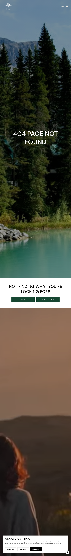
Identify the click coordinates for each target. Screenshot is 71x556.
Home (23, 300)
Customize (23, 549)
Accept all (35, 549)
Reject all (10, 549)
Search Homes (48, 300)
